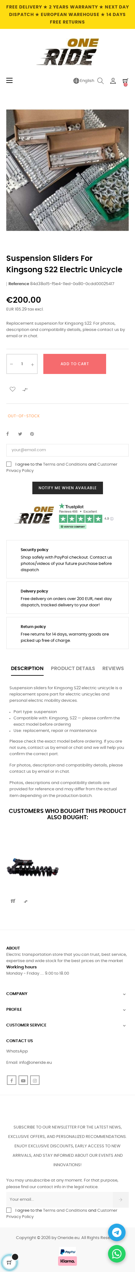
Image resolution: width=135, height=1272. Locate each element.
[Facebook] (12, 1080)
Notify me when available (68, 488)
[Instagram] (35, 1080)
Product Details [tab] (73, 668)
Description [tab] (27, 668)
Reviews (113, 668)
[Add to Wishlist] (12, 389)
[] (13, 901)
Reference (18, 284)
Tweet (23, 434)
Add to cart (75, 364)
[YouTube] (23, 1080)
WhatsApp (17, 1051)
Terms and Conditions (65, 465)
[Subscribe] (121, 1200)
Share (11, 434)
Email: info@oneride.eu (29, 1063)
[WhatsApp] (117, 1254)
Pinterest (35, 434)
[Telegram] (117, 1232)
